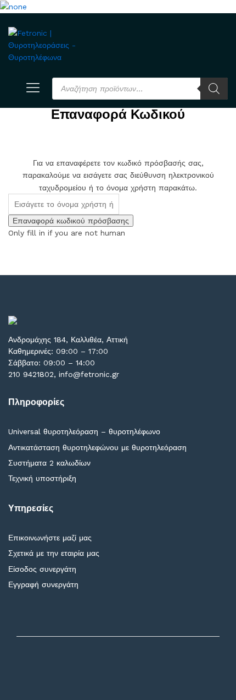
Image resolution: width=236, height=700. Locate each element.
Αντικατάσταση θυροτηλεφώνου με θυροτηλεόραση (97, 447)
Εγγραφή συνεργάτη (43, 584)
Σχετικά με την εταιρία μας (53, 553)
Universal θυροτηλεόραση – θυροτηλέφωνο (84, 431)
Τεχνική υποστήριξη (42, 478)
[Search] (214, 89)
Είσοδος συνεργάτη (42, 569)
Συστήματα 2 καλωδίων (49, 462)
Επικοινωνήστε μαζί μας (50, 537)
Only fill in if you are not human (66, 232)
